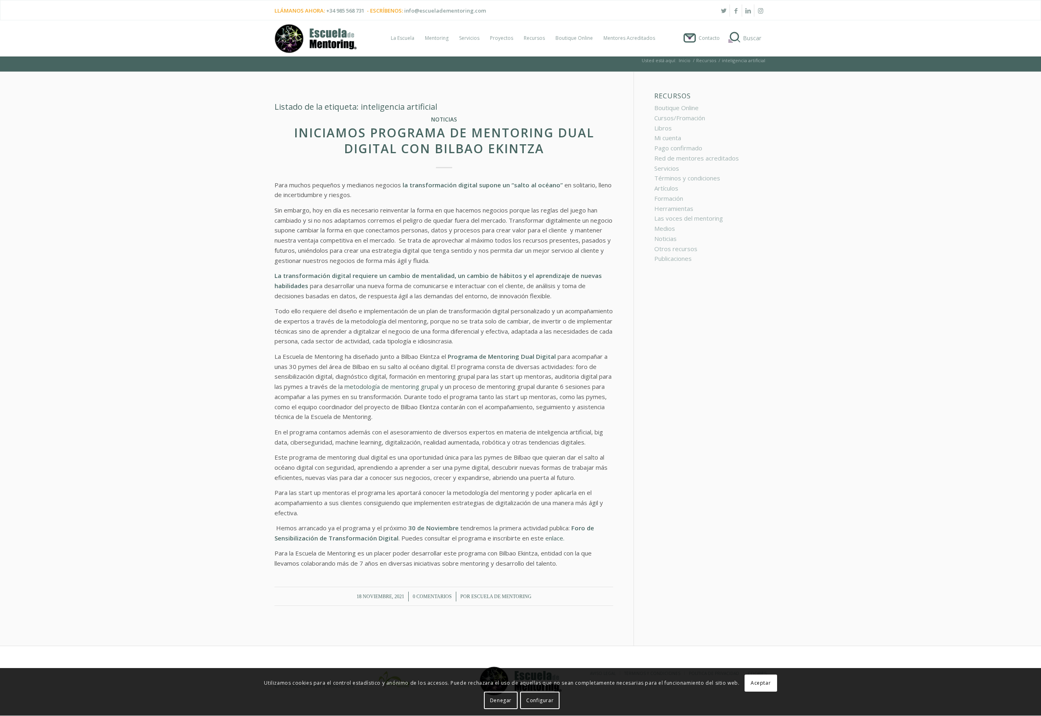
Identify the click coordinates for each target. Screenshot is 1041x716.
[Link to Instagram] (760, 10)
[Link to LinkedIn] (748, 10)
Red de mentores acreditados (696, 158)
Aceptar (761, 683)
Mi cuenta (667, 138)
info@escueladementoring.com (445, 10)
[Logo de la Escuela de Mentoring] (315, 42)
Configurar (539, 700)
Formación (668, 198)
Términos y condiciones (687, 178)
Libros (663, 128)
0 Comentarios (432, 596)
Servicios (666, 168)
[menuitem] (402, 38)
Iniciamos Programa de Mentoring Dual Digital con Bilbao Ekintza (444, 140)
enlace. (555, 538)
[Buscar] (746, 38)
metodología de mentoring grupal (391, 386)
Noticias (444, 119)
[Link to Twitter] (724, 10)
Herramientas (673, 208)
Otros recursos (675, 249)
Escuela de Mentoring (501, 596)
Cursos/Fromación (679, 118)
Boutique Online (676, 108)
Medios (664, 228)
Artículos (666, 188)
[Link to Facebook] (736, 10)
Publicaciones (673, 258)
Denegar (501, 700)
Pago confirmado (678, 148)
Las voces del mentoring (688, 218)
